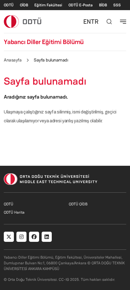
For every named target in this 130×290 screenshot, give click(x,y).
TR (94, 21)
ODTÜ (9, 5)
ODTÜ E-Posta (80, 5)
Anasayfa (12, 60)
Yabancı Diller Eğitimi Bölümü (44, 42)
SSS (117, 5)
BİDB (103, 5)
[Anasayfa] (23, 21)
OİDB (24, 5)
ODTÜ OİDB (78, 204)
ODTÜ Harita (14, 212)
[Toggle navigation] (123, 21)
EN (87, 21)
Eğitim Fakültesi (48, 5)
